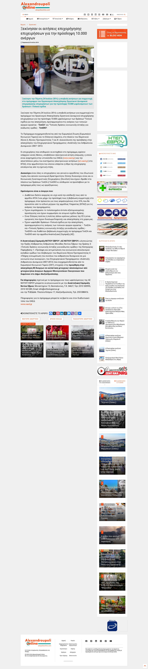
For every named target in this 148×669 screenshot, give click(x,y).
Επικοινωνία (73, 655)
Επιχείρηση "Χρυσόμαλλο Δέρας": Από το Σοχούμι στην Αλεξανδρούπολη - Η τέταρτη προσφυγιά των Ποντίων (82, 350)
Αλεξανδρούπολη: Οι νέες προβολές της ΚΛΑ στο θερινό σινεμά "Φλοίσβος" (31, 336)
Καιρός (73, 640)
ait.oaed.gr (83, 161)
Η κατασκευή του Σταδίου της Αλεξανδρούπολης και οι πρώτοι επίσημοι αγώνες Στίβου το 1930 (56, 352)
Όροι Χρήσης (63, 655)
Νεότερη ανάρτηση (30, 319)
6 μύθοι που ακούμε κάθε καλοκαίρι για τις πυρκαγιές (111, 539)
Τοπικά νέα (57, 19)
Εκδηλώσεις (83, 19)
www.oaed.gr (69, 158)
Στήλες (95, 19)
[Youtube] (103, 14)
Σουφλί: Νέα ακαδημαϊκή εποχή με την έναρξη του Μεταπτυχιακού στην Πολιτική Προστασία (111, 559)
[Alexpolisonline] (107, 14)
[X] (88, 14)
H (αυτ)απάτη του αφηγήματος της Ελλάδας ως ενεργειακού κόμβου (56, 336)
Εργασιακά (32, 24)
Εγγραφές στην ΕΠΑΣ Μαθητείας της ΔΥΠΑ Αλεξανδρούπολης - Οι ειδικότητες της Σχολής (111, 513)
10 (103, 602)
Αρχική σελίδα (56, 319)
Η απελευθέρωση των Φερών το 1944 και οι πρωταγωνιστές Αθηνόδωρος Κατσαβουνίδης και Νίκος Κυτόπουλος (115, 324)
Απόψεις (71, 19)
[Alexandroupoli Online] (35, 10)
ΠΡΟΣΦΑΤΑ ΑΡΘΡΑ (107, 241)
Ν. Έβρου (119, 19)
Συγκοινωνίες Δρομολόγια (73, 644)
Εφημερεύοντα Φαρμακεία (63, 644)
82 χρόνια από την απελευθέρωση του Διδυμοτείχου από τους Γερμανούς (81, 335)
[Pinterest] (99, 14)
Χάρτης (73, 649)
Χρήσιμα (106, 19)
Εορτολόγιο (63, 649)
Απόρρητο (73, 652)
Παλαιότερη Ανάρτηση (82, 319)
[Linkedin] (96, 14)
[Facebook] (85, 14)
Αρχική (30, 19)
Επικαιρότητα (43, 19)
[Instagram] (92, 14)
